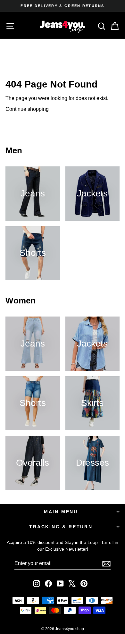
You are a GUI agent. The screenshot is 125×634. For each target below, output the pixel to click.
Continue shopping (27, 109)
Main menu (61, 511)
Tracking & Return (61, 526)
